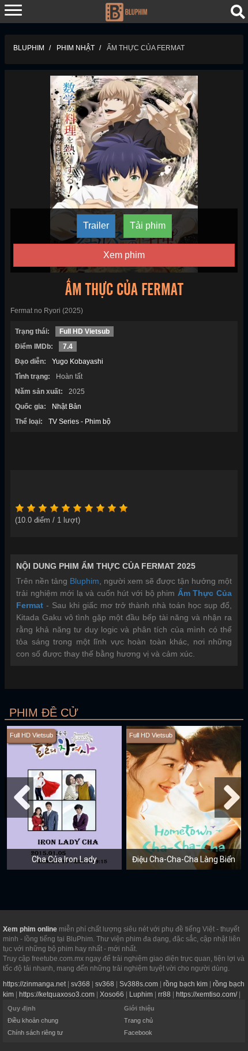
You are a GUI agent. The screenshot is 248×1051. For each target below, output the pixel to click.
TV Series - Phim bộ (79, 422)
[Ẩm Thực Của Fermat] (124, 173)
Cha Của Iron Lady (64, 859)
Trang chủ (138, 1020)
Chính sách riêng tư (35, 1032)
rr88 (164, 994)
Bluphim (84, 581)
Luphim (141, 994)
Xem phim (124, 255)
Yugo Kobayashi (77, 361)
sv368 (80, 984)
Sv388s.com (138, 984)
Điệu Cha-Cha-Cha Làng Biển (183, 859)
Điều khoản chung (32, 1020)
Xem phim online (30, 929)
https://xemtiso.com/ (206, 994)
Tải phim (148, 225)
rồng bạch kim (185, 984)
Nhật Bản (66, 406)
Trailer (96, 225)
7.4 (68, 346)
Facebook (138, 1032)
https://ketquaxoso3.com (57, 994)
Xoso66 (112, 994)
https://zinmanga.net (34, 984)
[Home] (126, 11)
